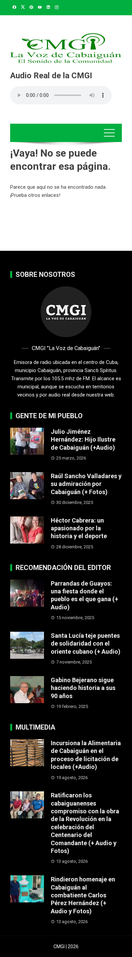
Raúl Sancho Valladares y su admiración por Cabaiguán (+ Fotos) (86, 483)
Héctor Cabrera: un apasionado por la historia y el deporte (79, 528)
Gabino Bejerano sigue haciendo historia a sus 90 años (83, 687)
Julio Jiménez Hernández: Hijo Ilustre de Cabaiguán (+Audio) (83, 439)
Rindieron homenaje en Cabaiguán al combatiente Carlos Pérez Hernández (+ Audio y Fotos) (83, 895)
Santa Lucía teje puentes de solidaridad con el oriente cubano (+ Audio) (85, 643)
